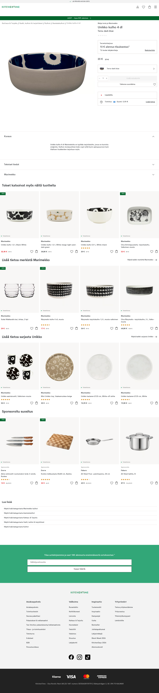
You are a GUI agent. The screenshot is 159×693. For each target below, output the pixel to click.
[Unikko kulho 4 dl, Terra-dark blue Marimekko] (47, 74)
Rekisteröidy (150, 50)
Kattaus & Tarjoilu (9, 23)
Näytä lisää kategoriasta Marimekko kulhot (21, 509)
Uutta (94, 620)
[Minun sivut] (138, 7)
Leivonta (72, 616)
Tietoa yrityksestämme (124, 607)
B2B (28, 643)
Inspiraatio (96, 612)
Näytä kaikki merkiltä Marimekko (140, 260)
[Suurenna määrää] (106, 78)
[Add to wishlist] (32, 251)
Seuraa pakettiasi (33, 616)
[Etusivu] (10, 7)
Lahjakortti (73, 643)
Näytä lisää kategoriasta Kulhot (16, 527)
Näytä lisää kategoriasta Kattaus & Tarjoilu (20, 518)
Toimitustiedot (32, 612)
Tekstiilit (72, 629)
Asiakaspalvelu (32, 607)
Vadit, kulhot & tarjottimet (31, 23)
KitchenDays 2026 (99, 643)
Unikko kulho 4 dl (73, 23)
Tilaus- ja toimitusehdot (35, 629)
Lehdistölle (119, 620)
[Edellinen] (4, 74)
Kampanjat (96, 616)
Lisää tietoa (150, 102)
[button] (102, 35)
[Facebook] (71, 657)
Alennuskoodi (97, 647)
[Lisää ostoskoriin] (36, 251)
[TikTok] (88, 657)
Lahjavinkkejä (97, 634)
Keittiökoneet (74, 612)
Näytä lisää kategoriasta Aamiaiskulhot (19, 513)
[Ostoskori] (150, 7)
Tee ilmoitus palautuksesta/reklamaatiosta (43, 625)
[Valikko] (156, 7)
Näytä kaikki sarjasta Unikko (142, 337)
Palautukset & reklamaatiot (37, 620)
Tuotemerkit (96, 607)
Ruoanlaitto (73, 607)
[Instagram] (79, 657)
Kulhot (48, 23)
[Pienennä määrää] (99, 78)
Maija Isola (102, 23)
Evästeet (29, 638)
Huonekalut (73, 625)
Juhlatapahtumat (98, 629)
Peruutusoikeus (32, 647)
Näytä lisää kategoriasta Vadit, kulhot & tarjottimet (24, 522)
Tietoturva (30, 634)
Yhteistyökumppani (122, 616)
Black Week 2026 (99, 638)
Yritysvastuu (120, 612)
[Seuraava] (90, 74)
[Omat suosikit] (144, 7)
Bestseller (96, 625)
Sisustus (72, 638)
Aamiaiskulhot (59, 23)
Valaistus (72, 634)
